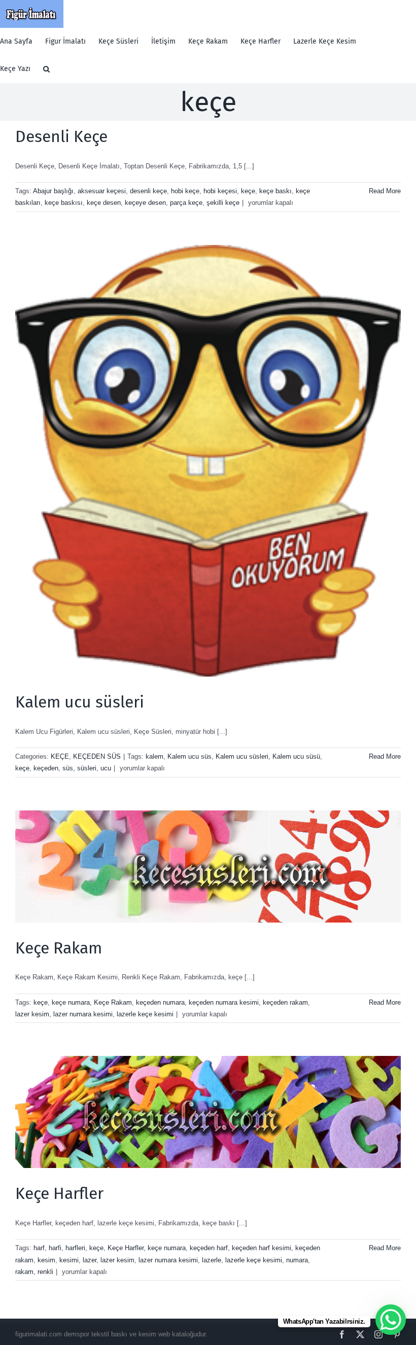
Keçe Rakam (58, 948)
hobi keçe (185, 191)
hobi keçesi (220, 191)
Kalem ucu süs (189, 756)
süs (67, 768)
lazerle (211, 1260)
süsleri (86, 768)
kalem (154, 756)
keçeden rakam (285, 1002)
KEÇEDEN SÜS (97, 756)
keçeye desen (145, 202)
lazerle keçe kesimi (145, 1014)
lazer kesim (32, 1014)
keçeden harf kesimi (261, 1248)
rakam (24, 1272)
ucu (105, 768)
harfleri (75, 1248)
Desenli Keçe (61, 136)
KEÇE (60, 756)
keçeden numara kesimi (224, 1002)
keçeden (45, 768)
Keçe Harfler (59, 1193)
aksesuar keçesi (102, 191)
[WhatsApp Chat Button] (390, 1319)
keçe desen (104, 202)
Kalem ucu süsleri (79, 702)
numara (297, 1260)
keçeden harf (209, 1248)
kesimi (69, 1260)
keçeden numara (160, 1002)
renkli (45, 1272)
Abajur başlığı (53, 191)
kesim (46, 1260)
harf (39, 1248)
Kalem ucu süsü (296, 756)
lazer (89, 1260)
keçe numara (71, 1002)
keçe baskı (275, 191)
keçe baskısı (64, 202)
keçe (248, 191)
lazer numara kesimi (83, 1014)
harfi (55, 1248)
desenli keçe (148, 191)
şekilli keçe (222, 202)
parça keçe (186, 202)
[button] (46, 69)
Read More (385, 191)
